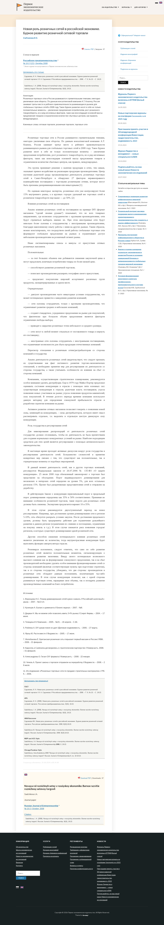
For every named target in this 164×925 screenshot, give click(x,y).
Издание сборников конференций (55, 853)
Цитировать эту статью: (33, 72)
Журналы (126, 7)
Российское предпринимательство (40, 61)
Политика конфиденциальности (81, 869)
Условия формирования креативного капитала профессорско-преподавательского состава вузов (130, 282)
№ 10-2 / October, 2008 (34, 809)
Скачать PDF (89, 49)
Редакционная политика (78, 847)
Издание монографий (128, 54)
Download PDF (86, 778)
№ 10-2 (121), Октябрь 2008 (35, 63)
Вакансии (19, 862)
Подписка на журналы (129, 69)
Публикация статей (127, 48)
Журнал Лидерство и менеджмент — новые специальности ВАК (128, 154)
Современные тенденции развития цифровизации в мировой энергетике (133, 199)
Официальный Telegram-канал (133, 35)
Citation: (27, 814)
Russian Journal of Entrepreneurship (41, 806)
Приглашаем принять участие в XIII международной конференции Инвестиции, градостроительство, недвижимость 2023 (133, 135)
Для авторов (140, 7)
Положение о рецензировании (80, 856)
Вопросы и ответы (76, 866)
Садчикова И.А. (30, 38)
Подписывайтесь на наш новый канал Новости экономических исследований (132, 170)
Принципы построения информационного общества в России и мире (131, 238)
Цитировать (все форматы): (36, 681)
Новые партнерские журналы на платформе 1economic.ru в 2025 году (132, 116)
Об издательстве (109, 7)
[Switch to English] (161, 2)
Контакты (19, 866)
